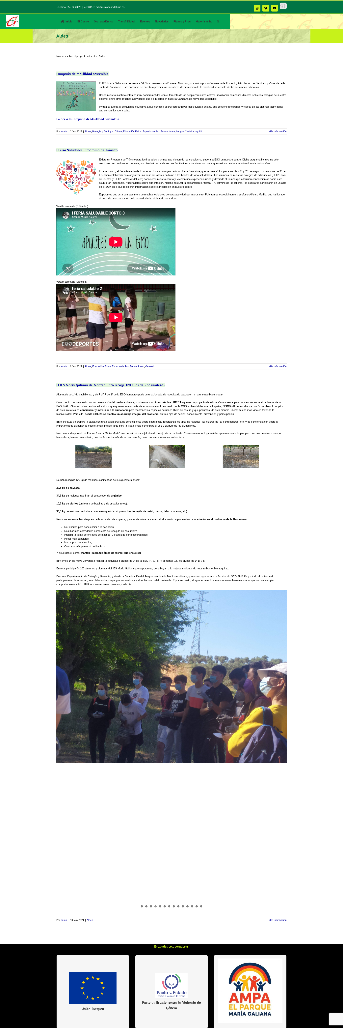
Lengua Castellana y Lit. (189, 131)
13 (197, 906)
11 (187, 906)
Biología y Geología (103, 131)
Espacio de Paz (151, 131)
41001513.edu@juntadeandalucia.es (104, 7)
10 (183, 906)
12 (192, 906)
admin (64, 131)
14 (201, 906)
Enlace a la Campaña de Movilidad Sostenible (87, 119)
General (149, 366)
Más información (278, 131)
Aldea (88, 131)
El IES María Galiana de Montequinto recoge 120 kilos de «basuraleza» (110, 385)
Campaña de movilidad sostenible (82, 73)
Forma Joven (168, 131)
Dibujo (118, 131)
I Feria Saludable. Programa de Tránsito (87, 150)
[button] (218, 21)
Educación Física (132, 131)
